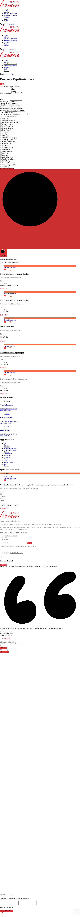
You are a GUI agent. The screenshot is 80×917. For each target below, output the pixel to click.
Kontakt (6, 20)
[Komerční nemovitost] (17, 93)
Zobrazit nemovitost (10, 267)
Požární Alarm (7, 147)
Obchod (6, 452)
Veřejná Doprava (8, 165)
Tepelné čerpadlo (8, 159)
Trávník (6, 161)
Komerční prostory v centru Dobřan (14, 274)
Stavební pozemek (9, 462)
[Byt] (17, 88)
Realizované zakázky (10, 15)
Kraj (1, 99)
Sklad (5, 460)
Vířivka (5, 167)
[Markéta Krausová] (7, 401)
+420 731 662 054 (5, 436)
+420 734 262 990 (5, 423)
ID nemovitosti (5, 114)
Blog (5, 537)
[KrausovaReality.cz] (10, 7)
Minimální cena (5, 101)
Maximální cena (5, 103)
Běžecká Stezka (8, 120)
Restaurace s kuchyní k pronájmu (13, 379)
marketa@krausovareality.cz (8, 409)
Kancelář (6, 447)
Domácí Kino (7, 128)
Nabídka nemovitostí (10, 13)
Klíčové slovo (4, 116)
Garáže (2, 112)
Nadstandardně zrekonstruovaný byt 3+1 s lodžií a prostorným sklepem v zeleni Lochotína (36, 485)
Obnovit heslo (5, 652)
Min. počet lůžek (5, 108)
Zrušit (10, 911)
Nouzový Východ (8, 139)
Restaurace (7, 151)
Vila (5, 464)
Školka (5, 155)
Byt (5, 443)
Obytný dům (8, 454)
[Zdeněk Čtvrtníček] (6, 414)
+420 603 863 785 (5, 410)
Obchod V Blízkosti (9, 141)
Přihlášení (3, 648)
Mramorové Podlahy (9, 138)
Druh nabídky (4, 86)
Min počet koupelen (6, 110)
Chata (6, 445)
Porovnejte (3, 565)
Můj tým (6, 12)
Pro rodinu (7, 455)
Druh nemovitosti (5, 93)
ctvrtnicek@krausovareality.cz (9, 421)
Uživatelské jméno (5, 642)
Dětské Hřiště (7, 126)
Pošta (5, 145)
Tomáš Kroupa (5, 430)
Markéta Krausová (6, 405)
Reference (7, 17)
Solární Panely (7, 157)
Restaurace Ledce (7, 326)
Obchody (6, 143)
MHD (5, 136)
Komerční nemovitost (10, 448)
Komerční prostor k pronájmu (12, 353)
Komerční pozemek (10, 450)
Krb (4, 134)
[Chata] (17, 90)
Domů (6, 10)
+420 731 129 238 (8, 24)
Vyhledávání (4, 543)
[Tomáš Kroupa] (7, 426)
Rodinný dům (8, 459)
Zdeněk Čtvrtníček (6, 417)
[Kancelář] (17, 91)
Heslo (2, 644)
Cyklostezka (7, 124)
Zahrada (6, 466)
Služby (6, 19)
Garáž (5, 132)
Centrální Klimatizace (10, 122)
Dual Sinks (6, 130)
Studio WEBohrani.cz (16, 553)
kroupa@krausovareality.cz (8, 434)
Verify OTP (4, 911)
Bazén (5, 118)
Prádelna (6, 149)
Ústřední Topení (8, 163)
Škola (5, 153)
